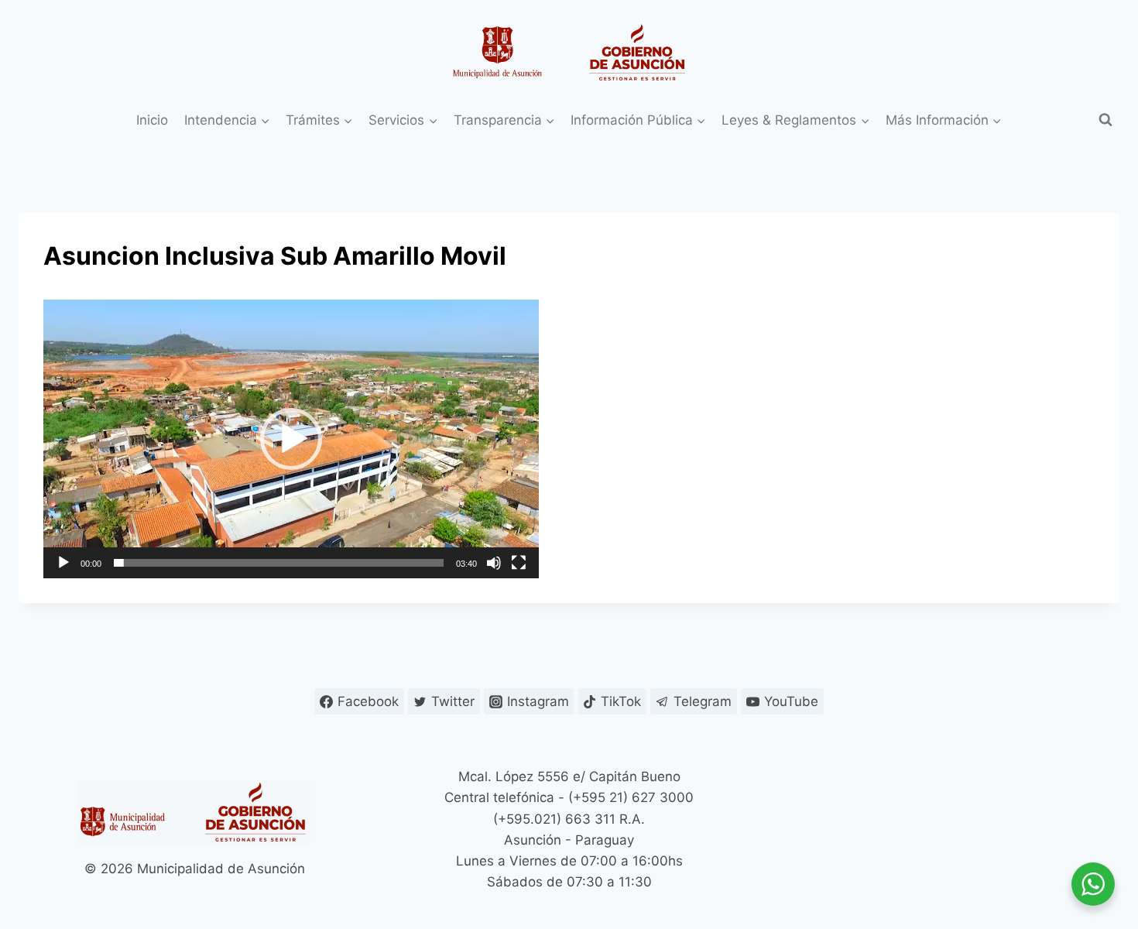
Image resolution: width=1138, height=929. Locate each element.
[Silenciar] (494, 563)
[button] (291, 439)
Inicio (152, 120)
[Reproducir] (63, 563)
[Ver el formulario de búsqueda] (1105, 120)
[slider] (279, 563)
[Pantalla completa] (518, 563)
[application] (291, 439)
